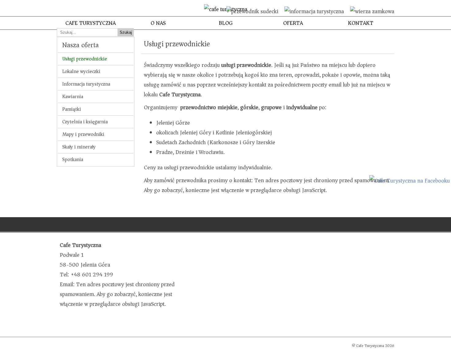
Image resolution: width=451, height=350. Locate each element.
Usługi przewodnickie (84, 59)
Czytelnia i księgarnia (85, 121)
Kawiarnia (72, 96)
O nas (158, 23)
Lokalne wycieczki (81, 71)
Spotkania (72, 159)
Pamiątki (71, 109)
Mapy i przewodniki (83, 134)
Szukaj (126, 32)
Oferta (293, 23)
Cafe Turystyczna (90, 23)
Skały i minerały (79, 147)
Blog (226, 23)
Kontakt (360, 23)
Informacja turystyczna (86, 84)
